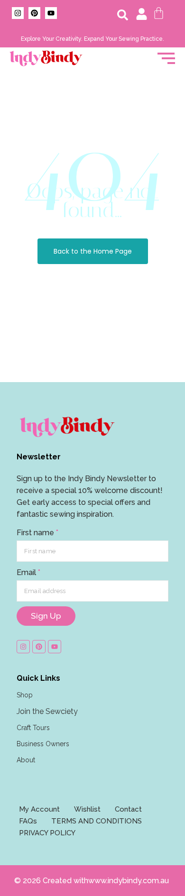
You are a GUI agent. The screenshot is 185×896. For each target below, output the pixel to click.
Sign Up (46, 616)
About (26, 760)
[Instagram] (18, 13)
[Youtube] (51, 13)
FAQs (28, 821)
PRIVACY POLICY (47, 833)
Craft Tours (33, 727)
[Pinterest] (34, 13)
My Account (39, 809)
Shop (25, 695)
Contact (128, 809)
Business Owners (43, 744)
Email (28, 572)
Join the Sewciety (47, 711)
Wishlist (87, 809)
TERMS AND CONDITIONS (96, 821)
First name (37, 532)
